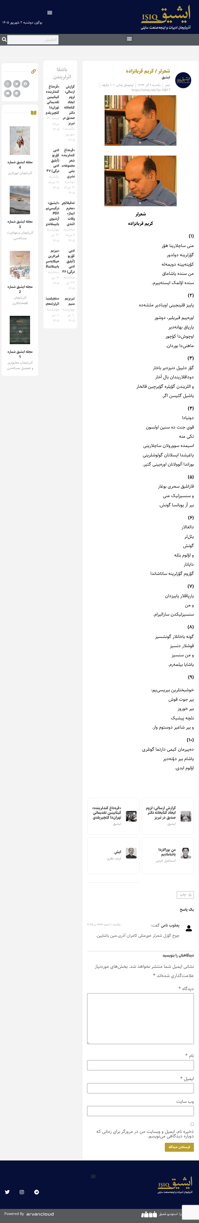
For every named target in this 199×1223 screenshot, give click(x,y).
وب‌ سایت (185, 1101)
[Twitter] (7, 1192)
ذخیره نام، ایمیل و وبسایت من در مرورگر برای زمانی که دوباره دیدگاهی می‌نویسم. (145, 1133)
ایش (117, 852)
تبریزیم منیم (70, 301)
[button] (50, 12)
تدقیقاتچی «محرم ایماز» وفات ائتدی (68, 213)
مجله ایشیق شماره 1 (20, 354)
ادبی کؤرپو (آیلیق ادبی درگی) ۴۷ (52, 161)
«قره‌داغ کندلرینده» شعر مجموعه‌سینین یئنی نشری (65, 163)
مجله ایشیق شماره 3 (20, 224)
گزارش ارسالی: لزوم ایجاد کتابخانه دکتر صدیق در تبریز (161, 812)
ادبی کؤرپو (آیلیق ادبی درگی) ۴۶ (68, 261)
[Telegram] (36, 1192)
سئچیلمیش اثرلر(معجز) (51, 301)
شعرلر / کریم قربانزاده (148, 71)
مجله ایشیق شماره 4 (20, 165)
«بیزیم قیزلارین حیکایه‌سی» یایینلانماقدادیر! (48, 258)
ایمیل (187, 1078)
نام (189, 1055)
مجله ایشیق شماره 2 (20, 289)
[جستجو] (4, 39)
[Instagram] (22, 1192)
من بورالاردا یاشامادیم (167, 852)
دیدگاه (186, 988)
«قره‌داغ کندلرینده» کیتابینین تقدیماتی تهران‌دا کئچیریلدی (106, 812)
